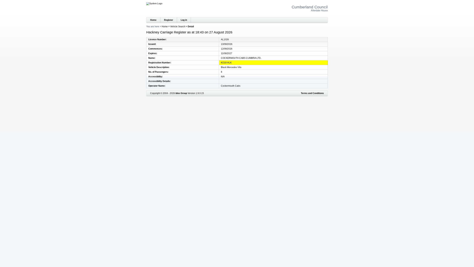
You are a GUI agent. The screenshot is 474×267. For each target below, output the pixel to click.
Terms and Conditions (312, 93)
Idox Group (181, 93)
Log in (184, 20)
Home (153, 20)
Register (168, 20)
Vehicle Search (177, 26)
